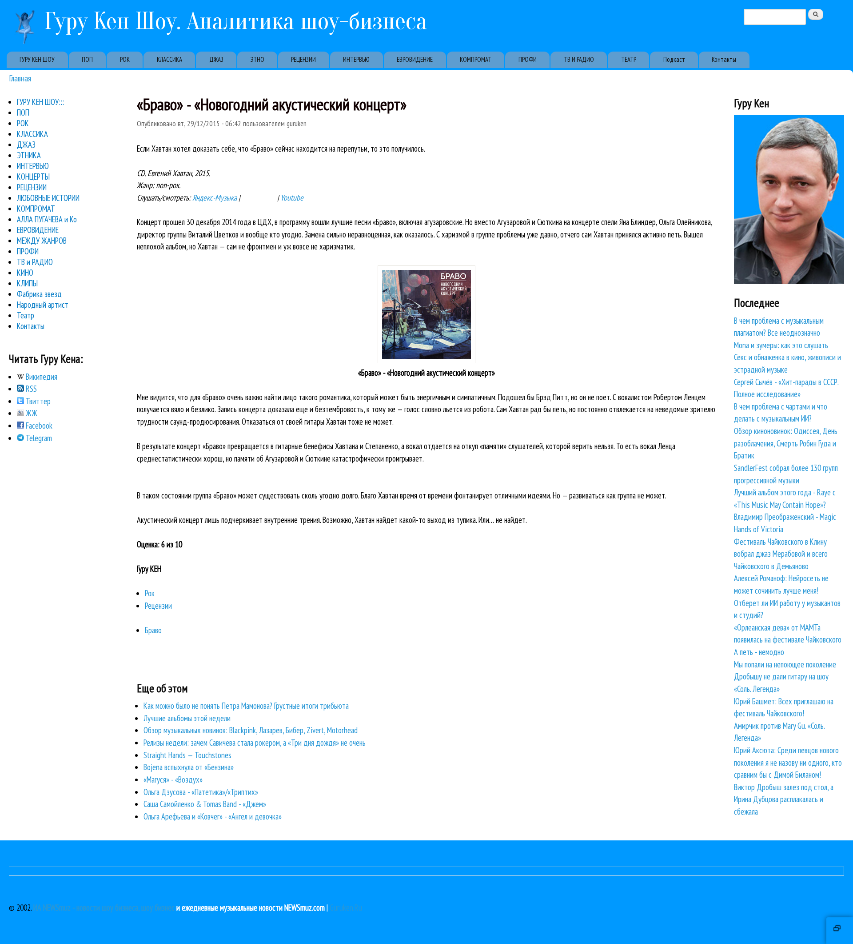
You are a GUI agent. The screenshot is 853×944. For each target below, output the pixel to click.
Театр (25, 315)
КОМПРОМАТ (475, 59)
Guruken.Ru (346, 907)
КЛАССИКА (169, 59)
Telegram (38, 438)
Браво (153, 630)
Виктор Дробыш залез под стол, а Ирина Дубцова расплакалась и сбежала (783, 799)
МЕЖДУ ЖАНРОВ (42, 240)
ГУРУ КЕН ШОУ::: (40, 101)
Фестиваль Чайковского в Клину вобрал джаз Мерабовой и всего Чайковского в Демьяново (781, 553)
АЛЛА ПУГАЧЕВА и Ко (47, 219)
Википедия (40, 376)
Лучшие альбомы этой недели (187, 718)
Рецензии (158, 605)
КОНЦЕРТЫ (33, 176)
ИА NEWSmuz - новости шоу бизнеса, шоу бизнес (104, 907)
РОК (125, 59)
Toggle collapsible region (839, 930)
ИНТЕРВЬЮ (356, 59)
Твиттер (37, 401)
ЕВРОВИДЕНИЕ (415, 59)
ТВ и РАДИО (35, 262)
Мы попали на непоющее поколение (785, 664)
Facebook (38, 425)
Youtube (291, 197)
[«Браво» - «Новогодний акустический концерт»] (426, 360)
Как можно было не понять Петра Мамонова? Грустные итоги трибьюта (246, 705)
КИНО (25, 272)
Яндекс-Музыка (214, 197)
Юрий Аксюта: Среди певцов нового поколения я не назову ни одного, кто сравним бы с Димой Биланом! (788, 762)
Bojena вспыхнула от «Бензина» (188, 767)
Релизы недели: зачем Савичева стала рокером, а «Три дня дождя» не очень (254, 742)
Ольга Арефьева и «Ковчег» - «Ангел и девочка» (212, 816)
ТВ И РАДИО (579, 59)
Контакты (724, 59)
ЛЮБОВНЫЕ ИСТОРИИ (48, 198)
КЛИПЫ (27, 283)
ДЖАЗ (216, 59)
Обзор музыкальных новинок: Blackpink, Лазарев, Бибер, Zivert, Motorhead (250, 730)
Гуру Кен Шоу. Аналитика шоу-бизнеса (235, 21)
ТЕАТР (628, 59)
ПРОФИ (527, 59)
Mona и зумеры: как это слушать (781, 345)
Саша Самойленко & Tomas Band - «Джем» (204, 804)
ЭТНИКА (29, 155)
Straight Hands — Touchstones (187, 755)
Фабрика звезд (39, 294)
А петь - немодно (759, 652)
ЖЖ (30, 413)
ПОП (87, 59)
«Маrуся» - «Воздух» (173, 779)
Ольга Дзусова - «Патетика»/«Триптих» (200, 792)
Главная (20, 78)
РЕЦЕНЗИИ (303, 59)
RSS (30, 388)
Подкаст (674, 59)
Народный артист (42, 304)
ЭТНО (257, 59)
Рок (150, 593)
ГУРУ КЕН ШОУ (37, 59)
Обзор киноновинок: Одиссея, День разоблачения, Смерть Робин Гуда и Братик (785, 443)
